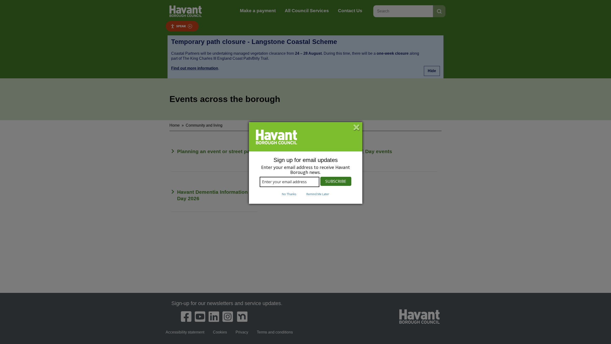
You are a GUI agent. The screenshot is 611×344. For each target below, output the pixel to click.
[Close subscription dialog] (356, 127)
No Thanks (289, 194)
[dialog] (305, 163)
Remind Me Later (317, 194)
